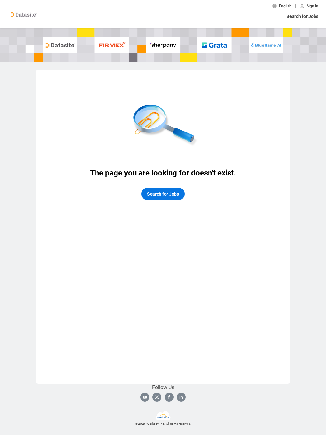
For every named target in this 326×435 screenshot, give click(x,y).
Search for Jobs (302, 16)
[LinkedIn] (181, 397)
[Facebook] (169, 397)
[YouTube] (144, 397)
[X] (156, 397)
